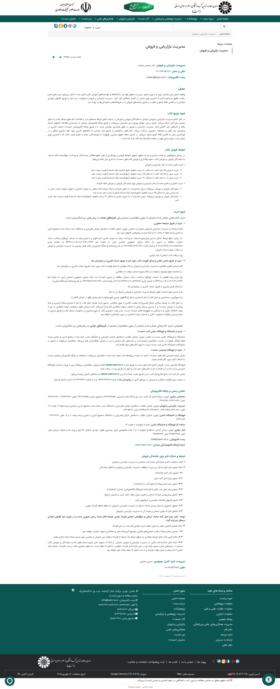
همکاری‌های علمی (175, 629)
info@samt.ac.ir (110, 600)
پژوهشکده (179, 609)
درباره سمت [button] (208, 19)
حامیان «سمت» (68, 19)
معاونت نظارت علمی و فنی (218, 609)
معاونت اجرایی (224, 614)
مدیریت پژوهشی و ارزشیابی (170, 614)
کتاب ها (173, 662)
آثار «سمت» (143, 19)
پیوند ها (201, 662)
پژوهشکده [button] (191, 19)
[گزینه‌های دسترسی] (268, 679)
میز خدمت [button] (86, 19)
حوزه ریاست (225, 598)
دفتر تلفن (227, 645)
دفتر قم (228, 629)
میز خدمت (179, 635)
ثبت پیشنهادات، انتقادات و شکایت (145, 662)
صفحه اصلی (222, 19)
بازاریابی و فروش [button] (126, 19)
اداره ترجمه (226, 635)
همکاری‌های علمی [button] (104, 19)
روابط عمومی (225, 619)
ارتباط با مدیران (224, 640)
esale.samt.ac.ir (114, 365)
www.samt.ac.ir (143, 445)
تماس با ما (187, 662)
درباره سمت (179, 604)
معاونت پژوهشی (223, 604)
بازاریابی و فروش (176, 624)
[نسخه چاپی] (60, 57)
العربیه (97, 27)
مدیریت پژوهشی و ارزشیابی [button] (167, 19)
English (88, 27)
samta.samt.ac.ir (110, 374)
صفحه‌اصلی (224, 34)
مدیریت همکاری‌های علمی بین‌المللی (212, 624)
